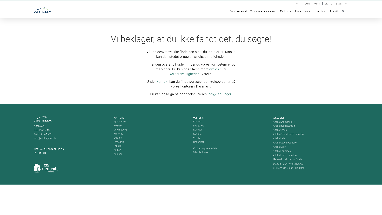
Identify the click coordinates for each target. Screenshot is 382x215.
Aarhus (117, 150)
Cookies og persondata (205, 148)
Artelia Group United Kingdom (288, 134)
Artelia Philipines (282, 151)
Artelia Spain (279, 146)
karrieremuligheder (184, 74)
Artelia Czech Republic (284, 142)
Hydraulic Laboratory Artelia (287, 159)
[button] (343, 11)
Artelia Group (280, 130)
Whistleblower (200, 152)
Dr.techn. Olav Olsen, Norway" (288, 163)
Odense (118, 137)
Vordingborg (120, 129)
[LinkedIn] (40, 153)
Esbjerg (117, 146)
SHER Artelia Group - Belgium (288, 167)
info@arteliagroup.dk (45, 138)
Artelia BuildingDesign (284, 125)
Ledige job (198, 125)
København (120, 121)
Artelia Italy (279, 138)
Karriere (197, 121)
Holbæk (118, 125)
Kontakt (197, 133)
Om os (196, 137)
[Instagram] (44, 153)
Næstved (118, 133)
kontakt (162, 81)
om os (214, 69)
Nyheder (197, 129)
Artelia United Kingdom (285, 155)
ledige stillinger (219, 94)
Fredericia (119, 141)
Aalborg (118, 154)
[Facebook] (35, 153)
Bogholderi (199, 141)
